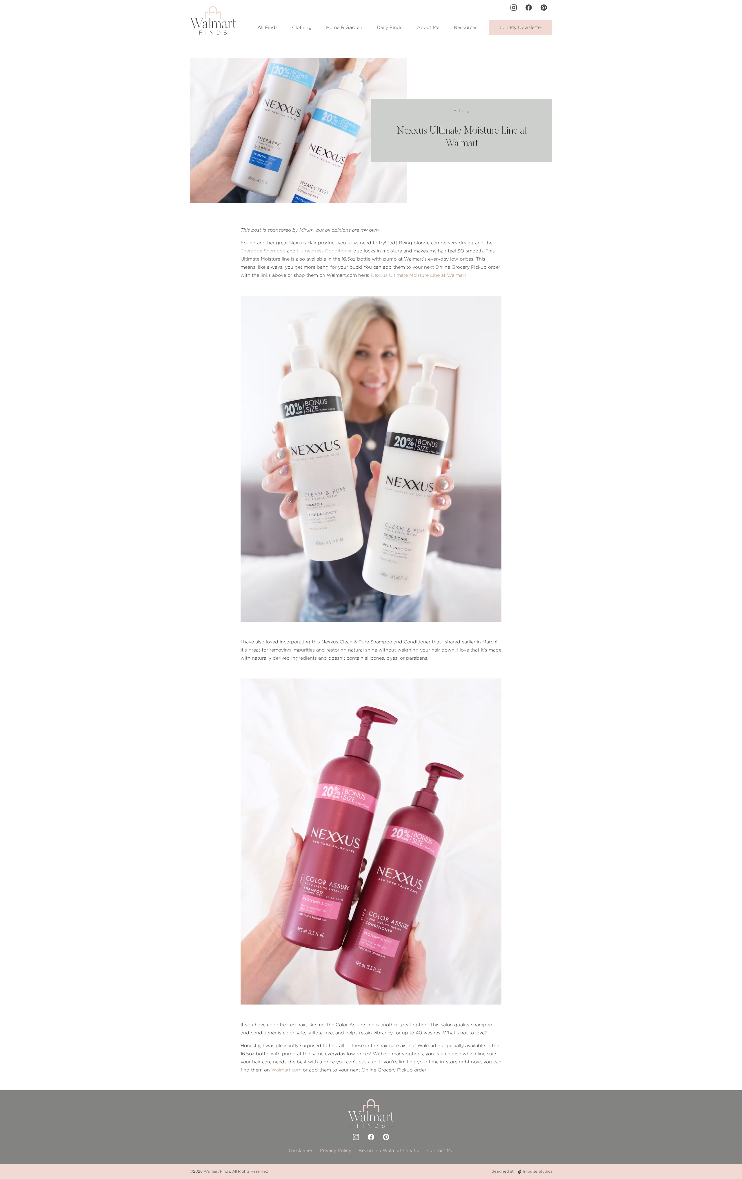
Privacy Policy (335, 1150)
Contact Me (440, 1150)
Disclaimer (300, 1150)
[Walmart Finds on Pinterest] (543, 7)
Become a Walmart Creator (389, 1150)
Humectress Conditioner (324, 251)
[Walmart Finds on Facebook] (528, 7)
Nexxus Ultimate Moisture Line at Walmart (418, 275)
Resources (465, 27)
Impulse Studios (537, 1171)
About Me (428, 27)
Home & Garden (344, 27)
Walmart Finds (217, 1171)
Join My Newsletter (520, 27)
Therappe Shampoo (263, 251)
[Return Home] (213, 20)
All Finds (267, 27)
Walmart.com (286, 1070)
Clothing (302, 27)
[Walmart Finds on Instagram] (513, 7)
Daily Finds (389, 27)
